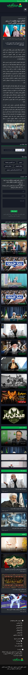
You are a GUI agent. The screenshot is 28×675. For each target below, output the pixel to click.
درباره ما (18, 643)
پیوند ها (18, 641)
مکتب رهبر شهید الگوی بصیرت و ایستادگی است (14, 352)
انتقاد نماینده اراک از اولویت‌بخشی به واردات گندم (18, 441)
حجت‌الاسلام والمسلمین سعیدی (14, 170)
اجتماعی (18, 628)
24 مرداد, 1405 (5, 530)
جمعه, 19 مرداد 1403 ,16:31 (15, 39)
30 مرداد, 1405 (23, 443)
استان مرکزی (8, 166)
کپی (19, 150)
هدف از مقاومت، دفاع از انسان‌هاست (14, 370)
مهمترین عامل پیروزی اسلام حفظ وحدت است (14, 303)
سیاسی (18, 623)
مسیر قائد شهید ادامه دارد (14, 336)
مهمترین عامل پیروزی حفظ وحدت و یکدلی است (14, 270)
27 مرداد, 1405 (5, 510)
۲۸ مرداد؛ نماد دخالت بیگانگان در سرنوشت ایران (14, 386)
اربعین (20, 162)
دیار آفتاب (22, 52)
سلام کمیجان (19, 166)
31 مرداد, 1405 (23, 550)
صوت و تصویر (16, 635)
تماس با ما (17, 646)
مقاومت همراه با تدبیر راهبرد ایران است (14, 286)
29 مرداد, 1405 (23, 611)
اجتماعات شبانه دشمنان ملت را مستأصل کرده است (14, 252)
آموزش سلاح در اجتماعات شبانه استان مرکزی (14, 236)
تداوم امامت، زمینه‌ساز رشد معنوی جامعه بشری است (17, 548)
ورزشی (18, 633)
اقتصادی (18, 625)
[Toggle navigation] (25, 9)
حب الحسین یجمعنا (10, 162)
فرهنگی (18, 630)
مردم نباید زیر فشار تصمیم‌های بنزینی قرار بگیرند (14, 319)
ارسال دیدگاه (14, 211)
